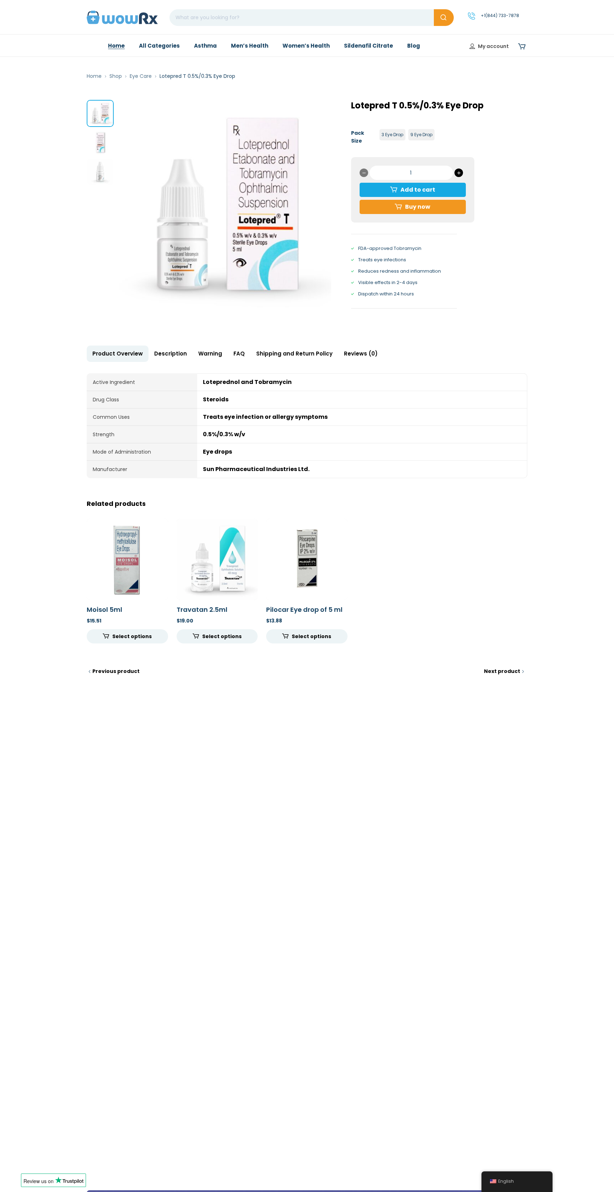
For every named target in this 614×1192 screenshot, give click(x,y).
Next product (502, 671)
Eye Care (141, 76)
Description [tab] (170, 353)
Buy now (417, 207)
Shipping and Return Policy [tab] (294, 353)
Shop (115, 76)
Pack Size (357, 136)
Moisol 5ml (104, 609)
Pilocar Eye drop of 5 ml (304, 609)
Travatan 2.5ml (202, 609)
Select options (132, 636)
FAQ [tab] (239, 353)
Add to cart (417, 190)
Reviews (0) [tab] (361, 353)
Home (94, 76)
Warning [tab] (210, 353)
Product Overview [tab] (117, 353)
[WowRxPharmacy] (122, 17)
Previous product (116, 671)
